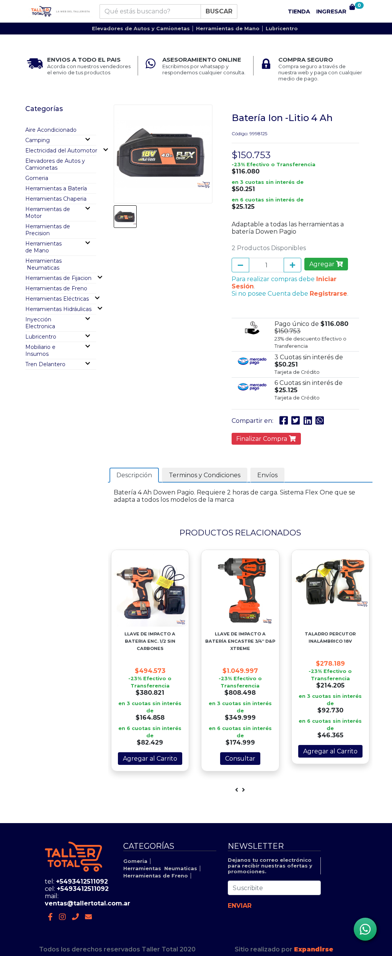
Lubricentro (282, 28)
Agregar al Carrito (150, 758)
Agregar (322, 264)
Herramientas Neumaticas (43, 264)
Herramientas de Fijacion (58, 278)
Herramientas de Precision (47, 230)
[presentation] (236, 790)
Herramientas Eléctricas (57, 298)
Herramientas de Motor (47, 212)
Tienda (299, 11)
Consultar (240, 758)
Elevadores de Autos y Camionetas (141, 28)
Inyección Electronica (40, 323)
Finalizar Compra (262, 438)
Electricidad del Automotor (61, 150)
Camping (37, 140)
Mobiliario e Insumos (40, 350)
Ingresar (331, 11)
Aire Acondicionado (51, 129)
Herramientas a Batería (56, 188)
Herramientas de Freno (56, 288)
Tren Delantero (45, 364)
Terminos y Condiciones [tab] (204, 475)
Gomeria (36, 178)
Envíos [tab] (267, 475)
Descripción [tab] (134, 475)
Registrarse (328, 293)
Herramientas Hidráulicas (58, 309)
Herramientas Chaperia (56, 198)
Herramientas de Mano (228, 28)
